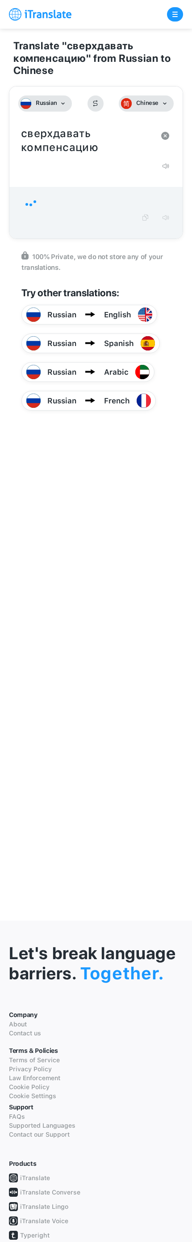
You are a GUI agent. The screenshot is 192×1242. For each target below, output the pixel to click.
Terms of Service (34, 1060)
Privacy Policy (30, 1069)
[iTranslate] (40, 14)
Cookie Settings (32, 1095)
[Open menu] (175, 14)
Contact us (25, 1033)
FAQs (17, 1116)
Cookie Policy (29, 1087)
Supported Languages (42, 1125)
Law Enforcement (34, 1078)
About (18, 1024)
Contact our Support (39, 1134)
